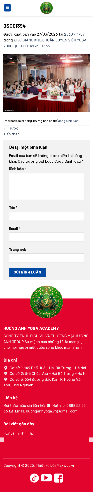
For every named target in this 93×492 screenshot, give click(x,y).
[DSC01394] (46, 83)
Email (14, 229)
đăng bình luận (68, 121)
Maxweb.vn (66, 465)
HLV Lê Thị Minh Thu (18, 433)
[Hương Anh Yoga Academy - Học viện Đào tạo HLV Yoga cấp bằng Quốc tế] (46, 8)
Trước (10, 128)
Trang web (17, 250)
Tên (13, 208)
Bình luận (17, 169)
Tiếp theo (13, 134)
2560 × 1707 (74, 34)
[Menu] (7, 8)
